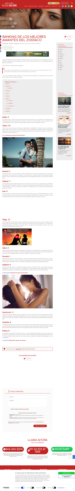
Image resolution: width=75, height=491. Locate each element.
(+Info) (19, 414)
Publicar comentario (40, 426)
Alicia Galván (5, 43)
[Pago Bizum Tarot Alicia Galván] (69, 6)
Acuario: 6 (8, 108)
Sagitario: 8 (10, 103)
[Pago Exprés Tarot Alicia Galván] (66, 6)
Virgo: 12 (8, 96)
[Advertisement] (27, 209)
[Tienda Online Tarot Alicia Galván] (63, 6)
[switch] (32, 488)
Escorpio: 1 (10, 100)
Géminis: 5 (10, 88)
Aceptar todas (66, 473)
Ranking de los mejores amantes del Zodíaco (30, 43)
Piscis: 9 (8, 111)
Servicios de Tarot (32, 6)
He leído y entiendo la (20, 409)
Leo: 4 (7, 93)
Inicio (25, 6)
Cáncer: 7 (8, 90)
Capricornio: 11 (11, 105)
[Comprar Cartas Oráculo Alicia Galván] (72, 6)
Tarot (59, 6)
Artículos (54, 6)
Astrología (16, 43)
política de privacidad (24, 409)
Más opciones (61, 487)
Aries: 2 (7, 83)
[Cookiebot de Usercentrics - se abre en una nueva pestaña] (6, 488)
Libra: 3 (7, 98)
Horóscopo (48, 6)
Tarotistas (41, 6)
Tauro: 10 (8, 86)
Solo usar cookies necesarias (67, 476)
